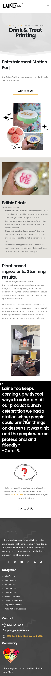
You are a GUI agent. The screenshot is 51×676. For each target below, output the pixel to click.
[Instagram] (28, 561)
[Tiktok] (41, 561)
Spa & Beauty (10, 588)
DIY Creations (10, 584)
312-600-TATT (16, 494)
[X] (15, 561)
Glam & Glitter (10, 580)
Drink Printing (10, 576)
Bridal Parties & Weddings (15, 609)
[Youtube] (21, 561)
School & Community (13, 601)
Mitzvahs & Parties (12, 597)
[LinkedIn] (34, 561)
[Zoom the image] (12, 3)
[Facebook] (8, 561)
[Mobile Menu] (47, 6)
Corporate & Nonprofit (13, 605)
